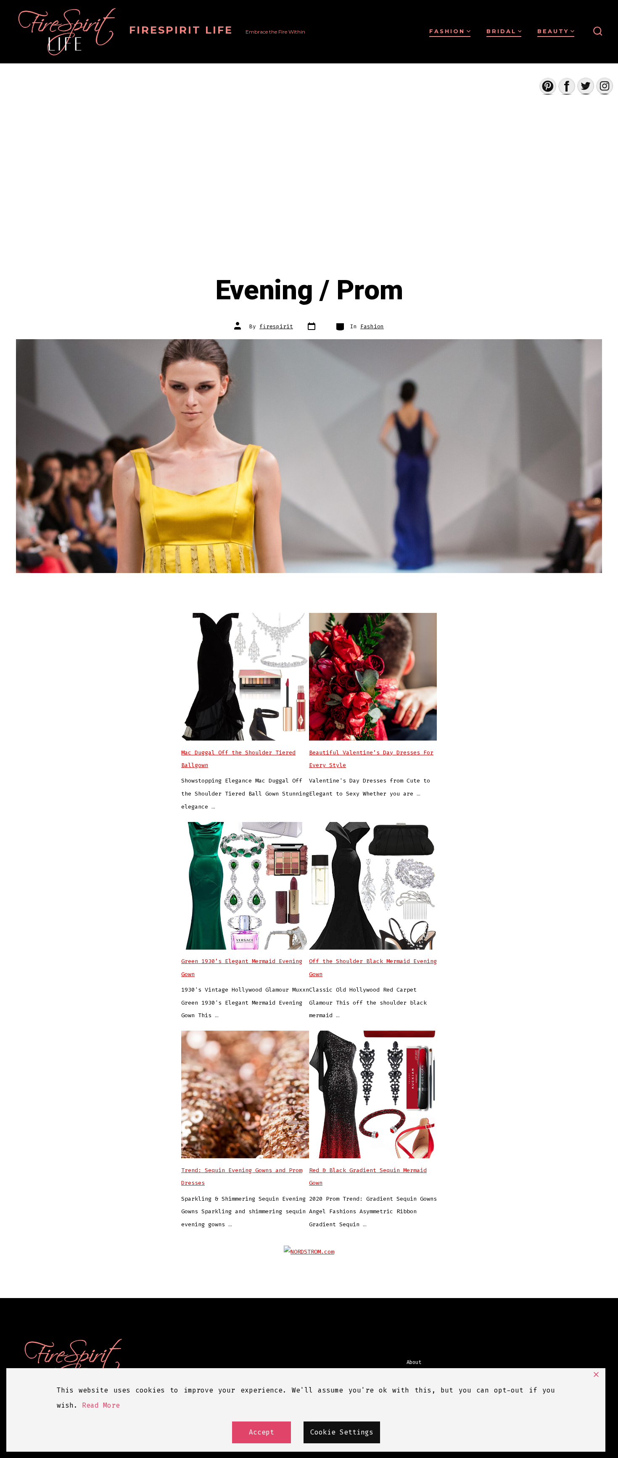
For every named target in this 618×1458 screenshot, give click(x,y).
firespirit (276, 326)
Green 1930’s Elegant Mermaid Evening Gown (241, 968)
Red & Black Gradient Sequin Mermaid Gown (368, 1177)
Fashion (447, 31)
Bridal (501, 31)
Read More (101, 1405)
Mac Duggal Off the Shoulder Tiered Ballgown (238, 759)
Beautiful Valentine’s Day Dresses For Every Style (371, 759)
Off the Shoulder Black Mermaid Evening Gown (373, 968)
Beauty (553, 31)
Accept (261, 1432)
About (414, 1362)
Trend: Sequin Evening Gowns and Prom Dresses (241, 1177)
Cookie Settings (341, 1432)
